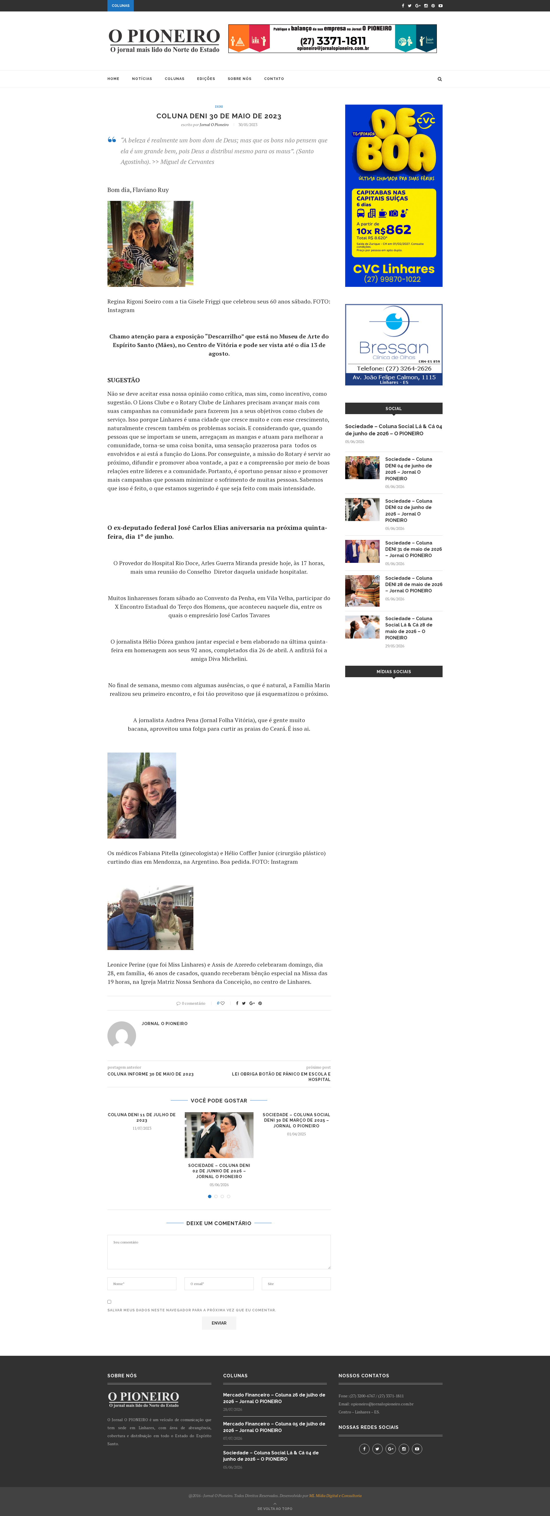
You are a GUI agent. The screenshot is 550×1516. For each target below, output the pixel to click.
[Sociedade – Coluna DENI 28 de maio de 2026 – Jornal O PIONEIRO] (362, 578)
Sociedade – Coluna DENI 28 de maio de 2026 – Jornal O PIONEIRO (414, 584)
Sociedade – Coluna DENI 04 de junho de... (181, 7)
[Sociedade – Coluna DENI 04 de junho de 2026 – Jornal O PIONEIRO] (362, 459)
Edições (206, 79)
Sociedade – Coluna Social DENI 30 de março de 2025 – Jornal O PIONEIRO (297, 1120)
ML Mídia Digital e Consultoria (335, 1495)
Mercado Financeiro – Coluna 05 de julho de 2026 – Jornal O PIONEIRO (274, 1427)
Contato (274, 79)
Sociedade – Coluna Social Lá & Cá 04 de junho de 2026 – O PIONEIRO (393, 429)
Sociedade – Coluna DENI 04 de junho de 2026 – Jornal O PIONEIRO (408, 469)
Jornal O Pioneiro (214, 124)
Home (113, 79)
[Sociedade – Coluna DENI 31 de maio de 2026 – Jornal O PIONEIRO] (362, 542)
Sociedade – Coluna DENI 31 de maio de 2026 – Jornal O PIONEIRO (413, 549)
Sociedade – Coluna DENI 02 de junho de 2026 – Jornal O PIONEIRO (219, 1171)
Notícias (142, 79)
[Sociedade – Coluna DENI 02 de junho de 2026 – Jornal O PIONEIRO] (362, 501)
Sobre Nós (240, 79)
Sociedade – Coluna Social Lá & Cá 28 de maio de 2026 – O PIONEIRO (409, 628)
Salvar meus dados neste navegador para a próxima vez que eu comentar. (191, 1310)
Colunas (174, 79)
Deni (219, 107)
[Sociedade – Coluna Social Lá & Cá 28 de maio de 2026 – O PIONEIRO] (362, 618)
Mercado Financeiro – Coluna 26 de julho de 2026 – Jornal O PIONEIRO (274, 1398)
